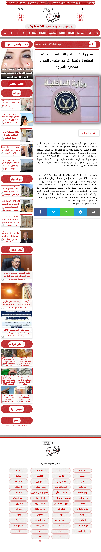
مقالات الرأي (61, 492)
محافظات (82, 487)
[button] (28, 64)
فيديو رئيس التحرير (61, 498)
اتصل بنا (81, 531)
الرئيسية (82, 470)
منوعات (18, 481)
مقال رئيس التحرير (17, 44)
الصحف (18, 492)
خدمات (82, 504)
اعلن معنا (40, 526)
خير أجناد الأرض (61, 504)
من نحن (61, 526)
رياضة (62, 33)
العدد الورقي (17, 83)
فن (82, 481)
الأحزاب (40, 514)
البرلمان (82, 520)
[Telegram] (80, 212)
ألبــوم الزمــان (61, 520)
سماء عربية (40, 504)
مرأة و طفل (39, 509)
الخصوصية (18, 526)
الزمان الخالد (39, 498)
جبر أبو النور (87, 133)
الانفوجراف (18, 504)
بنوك (18, 514)
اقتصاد (42, 33)
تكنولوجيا (40, 481)
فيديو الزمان (82, 498)
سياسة (80, 33)
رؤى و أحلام (82, 509)
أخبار (90, 33)
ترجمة (18, 520)
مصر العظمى (40, 487)
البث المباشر (18, 498)
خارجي (52, 33)
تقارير (71, 33)
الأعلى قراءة (16, 344)
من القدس (40, 520)
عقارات (19, 509)
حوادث (32, 33)
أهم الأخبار (16, 249)
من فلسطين (82, 526)
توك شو (61, 509)
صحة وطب (61, 481)
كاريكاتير (18, 487)
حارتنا (61, 514)
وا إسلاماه (82, 492)
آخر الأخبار (17, 179)
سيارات (82, 514)
